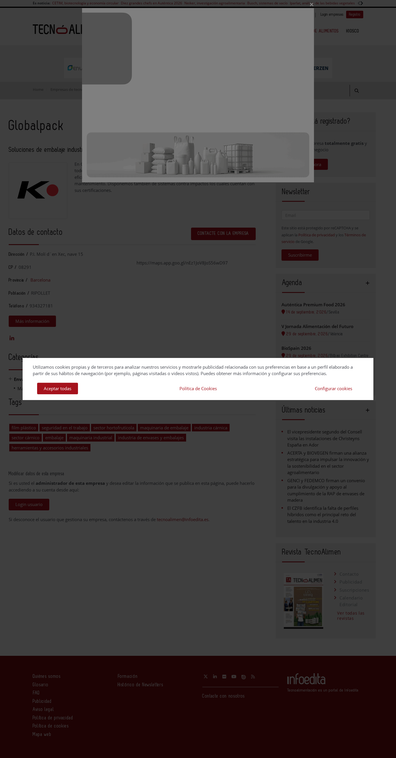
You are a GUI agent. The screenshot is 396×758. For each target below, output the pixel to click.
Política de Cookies (198, 388)
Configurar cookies (333, 388)
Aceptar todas (57, 388)
